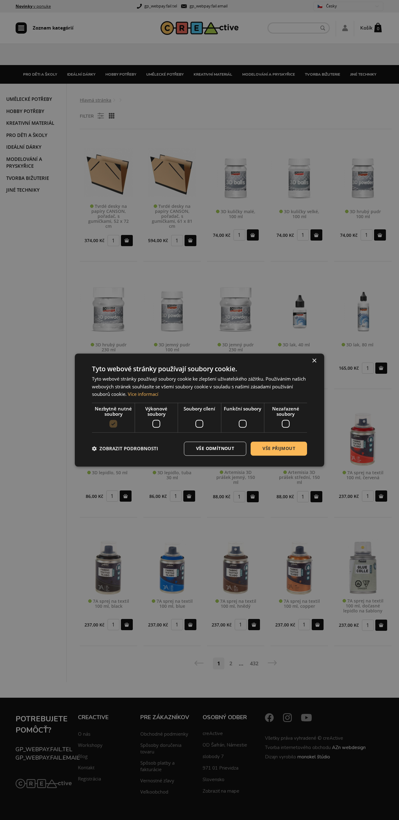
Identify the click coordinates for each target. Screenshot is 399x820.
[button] (125, 448)
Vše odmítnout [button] (215, 448)
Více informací (143, 394)
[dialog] (199, 410)
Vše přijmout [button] (278, 448)
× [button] (314, 360)
